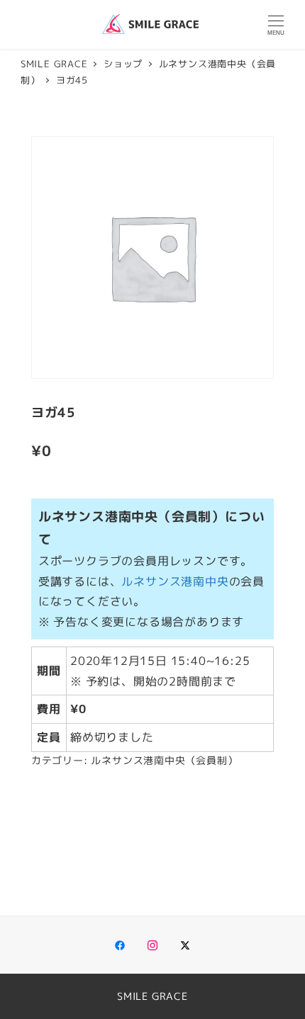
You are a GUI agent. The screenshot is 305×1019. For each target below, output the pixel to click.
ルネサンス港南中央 (174, 581)
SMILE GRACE (152, 996)
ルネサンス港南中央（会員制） (164, 760)
